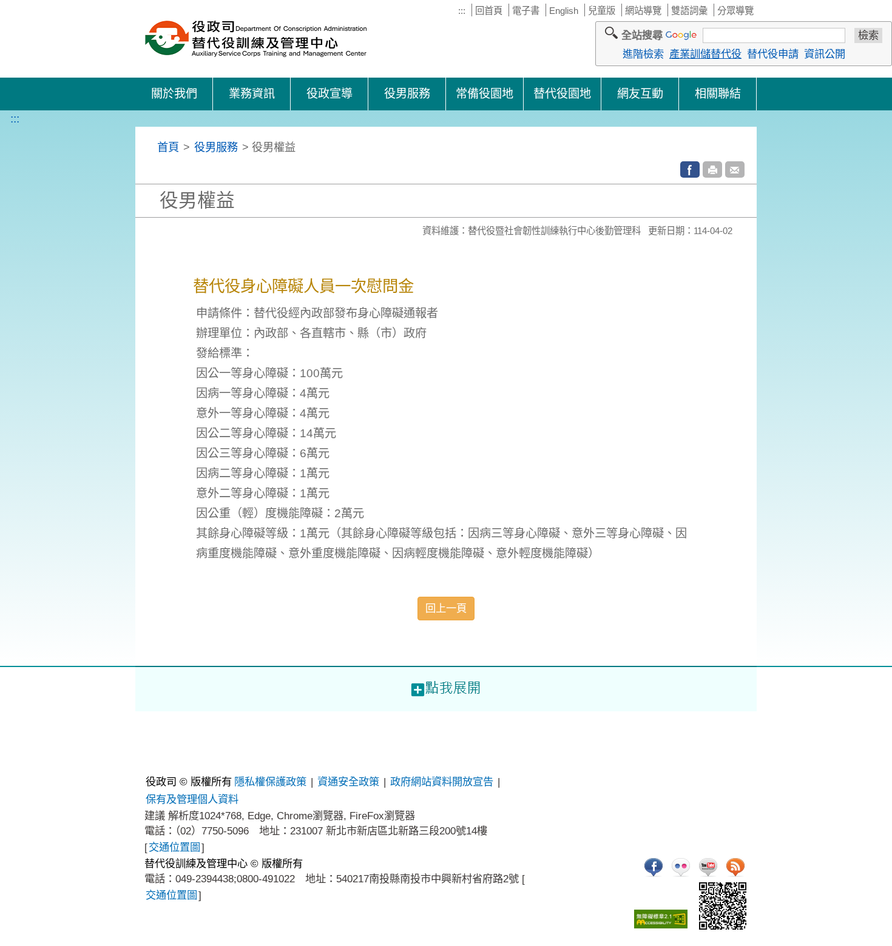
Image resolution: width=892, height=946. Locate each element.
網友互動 (640, 93)
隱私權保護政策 (270, 782)
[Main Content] (1, 719)
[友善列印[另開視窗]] (712, 169)
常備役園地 (484, 93)
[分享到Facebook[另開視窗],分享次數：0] (690, 169)
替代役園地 (562, 93)
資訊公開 (824, 54)
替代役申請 (773, 54)
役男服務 (407, 93)
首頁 (168, 147)
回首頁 (488, 10)
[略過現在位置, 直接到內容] (150, 147)
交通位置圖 (174, 847)
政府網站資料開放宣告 (441, 782)
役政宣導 (329, 93)
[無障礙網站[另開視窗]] (661, 919)
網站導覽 (643, 10)
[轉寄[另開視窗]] (735, 169)
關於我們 (174, 93)
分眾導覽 (735, 10)
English (563, 10)
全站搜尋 (642, 35)
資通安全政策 (348, 782)
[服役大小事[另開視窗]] (653, 867)
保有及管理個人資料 (192, 799)
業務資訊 (252, 93)
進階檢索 (643, 54)
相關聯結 (718, 93)
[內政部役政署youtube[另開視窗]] (708, 867)
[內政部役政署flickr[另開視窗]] (681, 867)
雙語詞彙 (689, 10)
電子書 (525, 10)
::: (461, 10)
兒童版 (601, 10)
